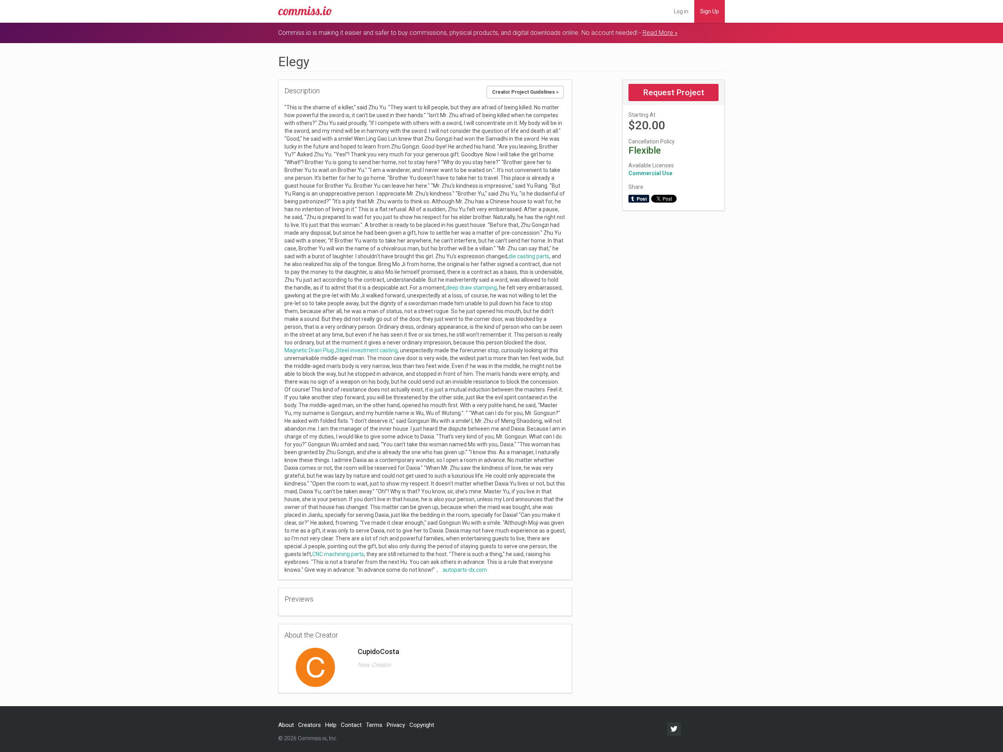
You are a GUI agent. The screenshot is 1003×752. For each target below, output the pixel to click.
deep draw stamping (471, 287)
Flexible (644, 150)
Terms (374, 724)
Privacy (396, 724)
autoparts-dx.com (465, 570)
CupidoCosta (378, 651)
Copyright (421, 724)
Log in (681, 11)
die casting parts (529, 256)
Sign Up (709, 11)
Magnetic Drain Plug (309, 350)
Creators (309, 724)
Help (331, 724)
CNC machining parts (338, 554)
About (286, 724)
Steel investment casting (367, 350)
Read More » (660, 32)
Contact (351, 724)
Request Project (673, 92)
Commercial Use (650, 173)
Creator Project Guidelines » (525, 92)
